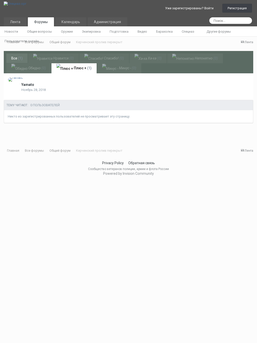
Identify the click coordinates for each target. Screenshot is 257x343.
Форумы (41, 22)
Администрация (107, 22)
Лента (15, 22)
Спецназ (188, 31)
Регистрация (237, 8)
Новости (11, 31)
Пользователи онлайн (22, 41)
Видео (142, 31)
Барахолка (164, 31)
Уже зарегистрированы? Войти (190, 8)
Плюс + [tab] (82, 68)
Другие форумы (219, 31)
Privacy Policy (113, 163)
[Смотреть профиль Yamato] (15, 80)
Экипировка (91, 31)
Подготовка (119, 31)
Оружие (67, 31)
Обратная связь (141, 163)
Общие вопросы (39, 31)
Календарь (70, 22)
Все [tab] (17, 58)
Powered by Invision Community (128, 174)
